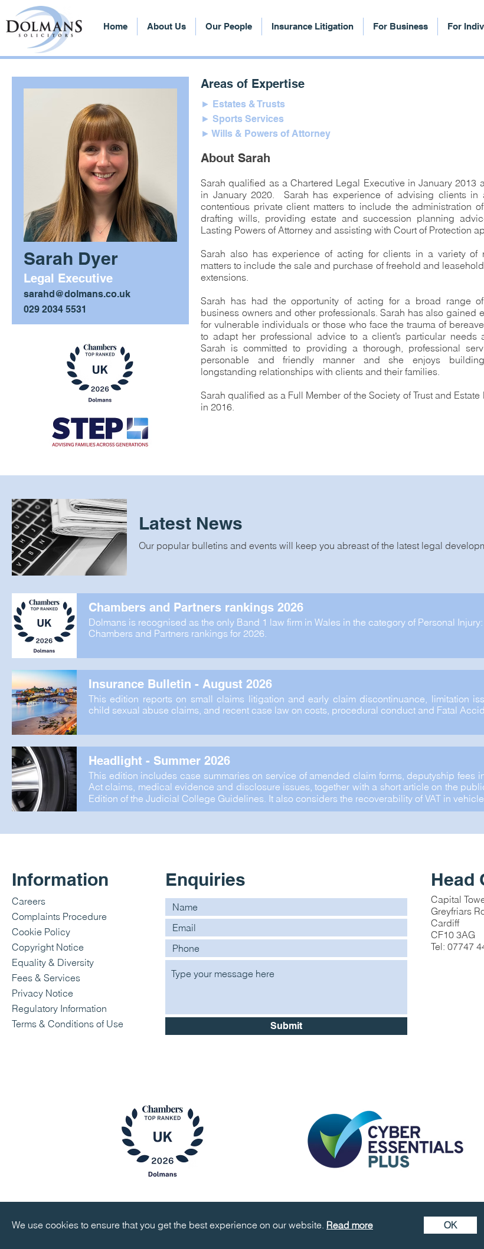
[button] (450, 1225)
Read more (349, 1225)
